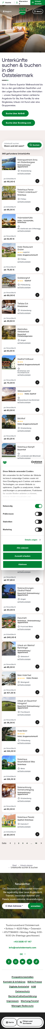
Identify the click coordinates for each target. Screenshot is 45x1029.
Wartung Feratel (30, 1001)
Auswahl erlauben (22, 556)
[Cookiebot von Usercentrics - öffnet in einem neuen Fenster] (31, 462)
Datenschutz (22, 991)
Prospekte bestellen (23, 977)
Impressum (12, 1001)
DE (21, 954)
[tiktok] (36, 962)
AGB (33, 986)
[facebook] (9, 962)
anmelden (35, 906)
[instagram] (15, 962)
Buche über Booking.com (18, 123)
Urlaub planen (26, 865)
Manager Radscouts (23, 1005)
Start (14, 865)
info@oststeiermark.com (22, 947)
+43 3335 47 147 (23, 941)
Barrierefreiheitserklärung (22, 996)
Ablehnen (22, 564)
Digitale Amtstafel (19, 986)
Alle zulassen (22, 548)
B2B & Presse (35, 981)
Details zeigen (31, 540)
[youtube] (22, 962)
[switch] (38, 514)
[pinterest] (29, 962)
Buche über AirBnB (15, 113)
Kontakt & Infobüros (14, 981)
